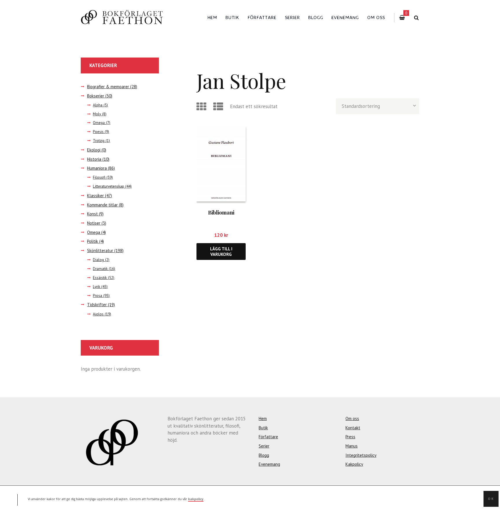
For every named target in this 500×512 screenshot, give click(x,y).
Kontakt (352, 427)
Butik (232, 17)
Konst (92, 214)
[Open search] (416, 17)
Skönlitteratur (100, 250)
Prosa (97, 295)
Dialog (98, 259)
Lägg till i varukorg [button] (221, 251)
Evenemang (345, 17)
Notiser (93, 223)
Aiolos (98, 314)
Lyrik (96, 286)
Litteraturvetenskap (108, 186)
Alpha (97, 105)
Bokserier (95, 96)
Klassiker (95, 195)
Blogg (315, 17)
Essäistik (100, 277)
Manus (351, 446)
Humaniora (97, 168)
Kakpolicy (354, 464)
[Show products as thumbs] (202, 106)
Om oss (376, 17)
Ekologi (93, 150)
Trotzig (98, 140)
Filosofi (99, 177)
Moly (97, 114)
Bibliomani (221, 212)
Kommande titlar (102, 205)
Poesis (98, 131)
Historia (94, 159)
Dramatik (100, 268)
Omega (99, 122)
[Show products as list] (219, 106)
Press (350, 436)
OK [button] (491, 499)
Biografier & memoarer (108, 86)
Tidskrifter (97, 304)
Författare (261, 17)
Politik (92, 241)
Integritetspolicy (360, 455)
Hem (212, 17)
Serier (292, 17)
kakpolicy (195, 499)
